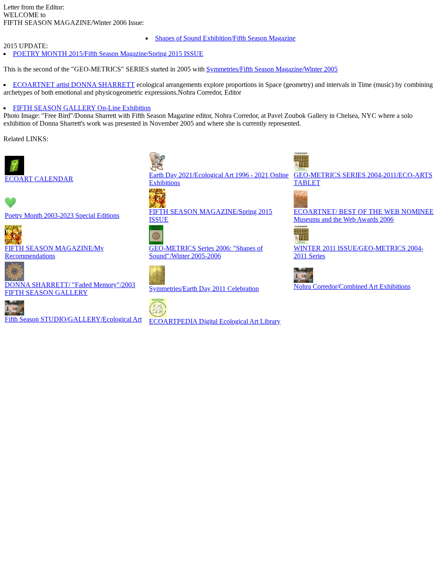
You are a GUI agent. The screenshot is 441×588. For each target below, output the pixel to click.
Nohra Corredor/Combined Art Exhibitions (352, 286)
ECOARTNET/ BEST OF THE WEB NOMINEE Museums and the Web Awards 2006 (364, 215)
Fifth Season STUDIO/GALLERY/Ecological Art (73, 319)
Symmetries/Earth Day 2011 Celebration (204, 288)
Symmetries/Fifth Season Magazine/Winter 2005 (272, 69)
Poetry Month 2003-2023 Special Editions (62, 215)
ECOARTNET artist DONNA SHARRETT (74, 84)
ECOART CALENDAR (39, 179)
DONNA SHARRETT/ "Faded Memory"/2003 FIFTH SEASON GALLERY (70, 288)
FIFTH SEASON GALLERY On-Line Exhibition (82, 107)
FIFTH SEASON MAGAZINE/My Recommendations (54, 252)
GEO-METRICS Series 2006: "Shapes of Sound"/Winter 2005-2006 (206, 252)
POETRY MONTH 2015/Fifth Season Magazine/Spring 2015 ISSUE (108, 53)
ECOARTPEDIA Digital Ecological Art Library (214, 321)
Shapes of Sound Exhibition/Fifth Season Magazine (225, 38)
